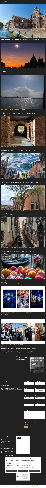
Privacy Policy (34, 486)
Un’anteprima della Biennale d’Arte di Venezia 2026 (14, 178)
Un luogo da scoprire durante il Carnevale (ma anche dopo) (16, 312)
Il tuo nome (26, 381)
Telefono (26, 403)
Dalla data (26, 395)
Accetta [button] (11, 471)
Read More (4, 74)
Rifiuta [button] (23, 471)
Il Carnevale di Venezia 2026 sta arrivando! (12, 344)
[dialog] (23, 463)
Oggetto (26, 388)
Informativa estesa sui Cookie (34, 485)
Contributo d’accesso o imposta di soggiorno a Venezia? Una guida (18, 247)
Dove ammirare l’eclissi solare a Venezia (11, 69)
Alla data (37, 395)
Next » (31, 351)
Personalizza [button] (35, 471)
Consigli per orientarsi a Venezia (9, 146)
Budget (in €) (38, 403)
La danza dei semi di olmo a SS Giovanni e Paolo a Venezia (16, 210)
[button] (37, 365)
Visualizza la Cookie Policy (12, 467)
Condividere (25, 478)
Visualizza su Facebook (25, 475)
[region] (37, 365)
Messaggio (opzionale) (29, 410)
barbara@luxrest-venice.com (15, 389)
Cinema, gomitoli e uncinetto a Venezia (11, 280)
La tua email (38, 381)
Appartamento (38, 388)
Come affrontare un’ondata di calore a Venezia (13, 109)
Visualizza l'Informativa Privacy (26, 467)
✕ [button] (39, 455)
